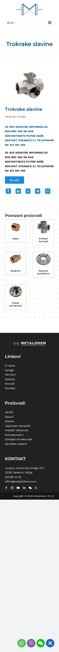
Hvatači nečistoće (16, 430)
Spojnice (15, 270)
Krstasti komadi (43, 240)
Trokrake (21, 116)
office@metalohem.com (20, 481)
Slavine (9, 421)
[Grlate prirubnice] (15, 291)
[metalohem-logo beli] (29, 342)
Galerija (10, 379)
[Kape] (15, 227)
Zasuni (9, 416)
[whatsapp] (36, 487)
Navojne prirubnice (43, 272)
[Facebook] (8, 191)
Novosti (10, 383)
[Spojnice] (15, 259)
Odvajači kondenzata (18, 439)
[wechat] (30, 487)
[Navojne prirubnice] (43, 259)
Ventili (9, 412)
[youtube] (18, 487)
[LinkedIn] (18, 191)
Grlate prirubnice (16, 304)
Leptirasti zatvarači (17, 425)
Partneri (10, 374)
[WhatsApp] (28, 191)
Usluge (9, 370)
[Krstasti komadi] (43, 227)
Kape (15, 238)
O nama (10, 365)
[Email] (47, 191)
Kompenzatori (14, 434)
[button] (50, 643)
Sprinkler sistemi (16, 443)
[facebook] (6, 487)
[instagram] (12, 487)
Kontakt (10, 388)
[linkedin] (24, 487)
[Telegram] (37, 191)
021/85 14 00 (13, 477)
